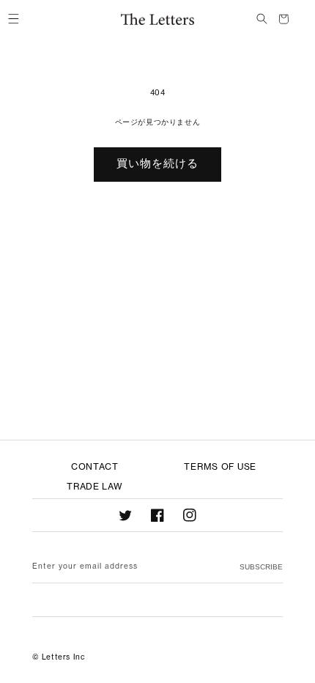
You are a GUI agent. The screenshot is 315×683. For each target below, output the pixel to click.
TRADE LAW (94, 486)
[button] (13, 19)
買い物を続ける (157, 163)
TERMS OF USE (220, 466)
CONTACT (95, 466)
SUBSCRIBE (261, 567)
